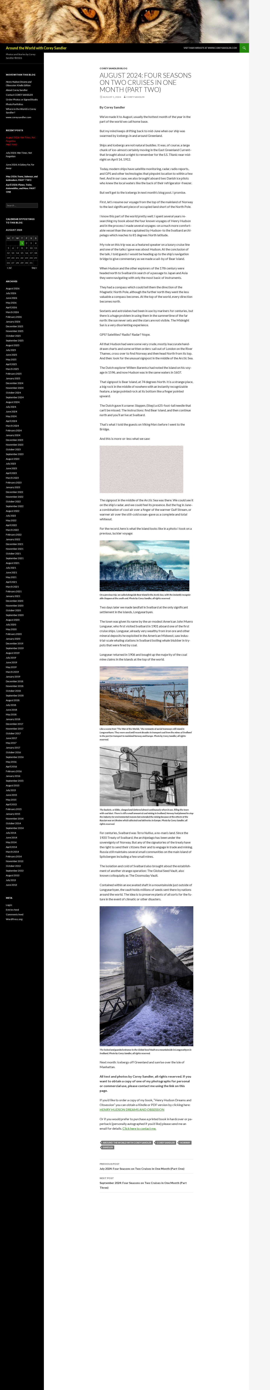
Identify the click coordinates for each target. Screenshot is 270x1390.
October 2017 (13, 733)
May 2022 (11, 520)
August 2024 (12, 402)
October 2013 (13, 865)
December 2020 (14, 600)
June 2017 (11, 738)
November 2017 (14, 728)
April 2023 (11, 473)
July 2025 (11, 349)
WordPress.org (14, 919)
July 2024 (11, 406)
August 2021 (12, 562)
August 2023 (12, 458)
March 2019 (12, 671)
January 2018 (13, 719)
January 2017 (13, 747)
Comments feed (14, 914)
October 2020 (13, 610)
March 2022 (12, 529)
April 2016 (11, 766)
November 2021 (14, 548)
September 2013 (15, 870)
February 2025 (14, 373)
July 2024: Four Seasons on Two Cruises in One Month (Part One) (142, 1166)
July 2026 (11, 293)
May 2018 (11, 714)
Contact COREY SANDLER (19, 94)
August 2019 (12, 652)
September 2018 (15, 695)
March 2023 (12, 477)
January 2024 (13, 435)
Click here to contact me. (139, 1128)
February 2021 (14, 591)
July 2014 (11, 832)
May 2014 (11, 842)
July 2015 (11, 790)
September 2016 (15, 757)
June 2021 (11, 572)
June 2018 (11, 709)
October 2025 (13, 335)
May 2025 (11, 359)
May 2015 (11, 799)
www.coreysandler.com (18, 117)
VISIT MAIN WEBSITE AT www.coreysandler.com (210, 48)
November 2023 (14, 444)
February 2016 (14, 771)
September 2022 (15, 506)
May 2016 (11, 761)
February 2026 (14, 316)
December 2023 (14, 439)
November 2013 (14, 861)
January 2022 (13, 539)
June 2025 (11, 354)
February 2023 (14, 482)
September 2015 (15, 780)
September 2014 (15, 828)
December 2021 (14, 544)
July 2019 (11, 657)
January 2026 (13, 321)
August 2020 (12, 619)
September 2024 (15, 397)
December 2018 (14, 681)
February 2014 (14, 856)
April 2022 (11, 525)
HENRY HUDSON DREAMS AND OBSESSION (132, 1109)
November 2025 (14, 331)
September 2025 (15, 340)
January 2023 (13, 487)
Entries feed (12, 909)
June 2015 (11, 794)
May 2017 (11, 742)
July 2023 (11, 463)
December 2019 (14, 643)
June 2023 (11, 468)
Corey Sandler (135, 96)
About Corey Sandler (17, 90)
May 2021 (11, 577)
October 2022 (13, 501)
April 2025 (11, 364)
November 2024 (14, 387)
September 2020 (15, 615)
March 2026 (12, 312)
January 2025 (13, 378)
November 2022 (14, 496)
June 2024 (11, 411)
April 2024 (11, 420)
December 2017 (14, 723)
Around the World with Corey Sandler (36, 48)
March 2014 (12, 851)
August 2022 (12, 510)
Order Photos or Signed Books (22, 99)
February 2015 (14, 809)
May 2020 (11, 629)
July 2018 (11, 704)
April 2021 (11, 581)
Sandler (108, 1147)
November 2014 (14, 818)
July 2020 (11, 624)
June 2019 (11, 662)
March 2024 (12, 425)
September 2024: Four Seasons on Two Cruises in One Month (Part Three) (143, 1183)
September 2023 (15, 454)
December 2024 (14, 383)
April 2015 (11, 804)
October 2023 (13, 449)
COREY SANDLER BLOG (113, 68)
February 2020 (14, 633)
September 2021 (15, 558)
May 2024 (11, 416)
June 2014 (11, 837)
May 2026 (11, 302)
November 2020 (14, 605)
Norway (185, 1142)
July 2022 (11, 515)
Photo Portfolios (14, 104)
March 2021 (12, 586)
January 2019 (13, 676)
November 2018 (14, 686)
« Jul (9, 267)
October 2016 (13, 752)
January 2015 (13, 813)
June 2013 (11, 884)
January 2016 (13, 775)
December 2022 (14, 491)
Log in (9, 904)
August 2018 (12, 700)
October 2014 (13, 823)
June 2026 (11, 297)
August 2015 (12, 785)
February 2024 (14, 430)
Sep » (34, 267)
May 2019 (11, 667)
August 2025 (12, 345)
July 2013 (11, 880)
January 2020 (13, 638)
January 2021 (13, 596)
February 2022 (14, 534)
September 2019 (15, 648)
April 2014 (11, 846)
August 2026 (12, 288)
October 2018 (13, 690)
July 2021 (11, 567)
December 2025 (14, 326)
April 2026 (11, 307)
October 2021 (13, 553)
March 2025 (12, 368)
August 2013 (12, 875)
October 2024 (13, 392)
